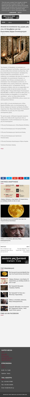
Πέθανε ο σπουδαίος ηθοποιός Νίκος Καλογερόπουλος (11, 239)
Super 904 (4, 354)
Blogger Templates (22, 394)
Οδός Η (3, 367)
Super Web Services (6, 358)
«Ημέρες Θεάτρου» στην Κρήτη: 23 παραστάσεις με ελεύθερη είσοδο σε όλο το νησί (14, 200)
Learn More (12, 12)
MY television (5, 356)
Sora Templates (12, 394)
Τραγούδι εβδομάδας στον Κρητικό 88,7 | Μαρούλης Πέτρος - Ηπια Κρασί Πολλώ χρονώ (19, 308)
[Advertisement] (15, 163)
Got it (19, 12)
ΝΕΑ (4, 33)
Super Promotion (6, 360)
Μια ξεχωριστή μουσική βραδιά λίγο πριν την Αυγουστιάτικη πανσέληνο (13, 219)
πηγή (2, 148)
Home (3, 22)
